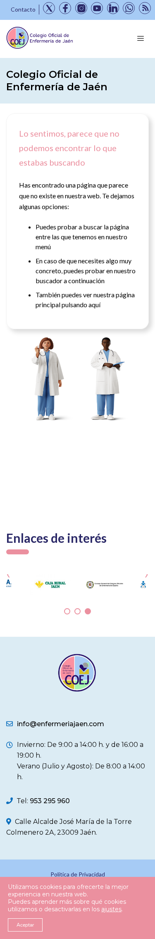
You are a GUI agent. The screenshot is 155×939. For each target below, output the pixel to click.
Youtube (97, 8)
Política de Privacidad (77, 874)
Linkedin (113, 8)
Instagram (81, 8)
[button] (67, 611)
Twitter (49, 8)
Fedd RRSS (145, 8)
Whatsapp (129, 8)
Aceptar (25, 925)
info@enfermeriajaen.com (60, 724)
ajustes (111, 909)
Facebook (65, 8)
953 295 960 (50, 801)
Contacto (23, 9)
